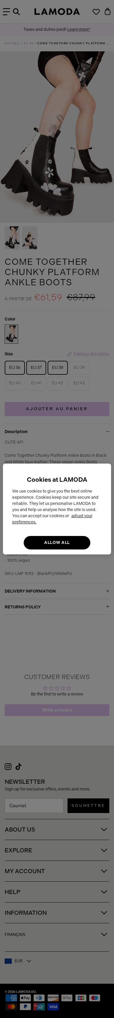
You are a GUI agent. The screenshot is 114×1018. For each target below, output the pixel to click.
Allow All (57, 542)
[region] (57, 509)
